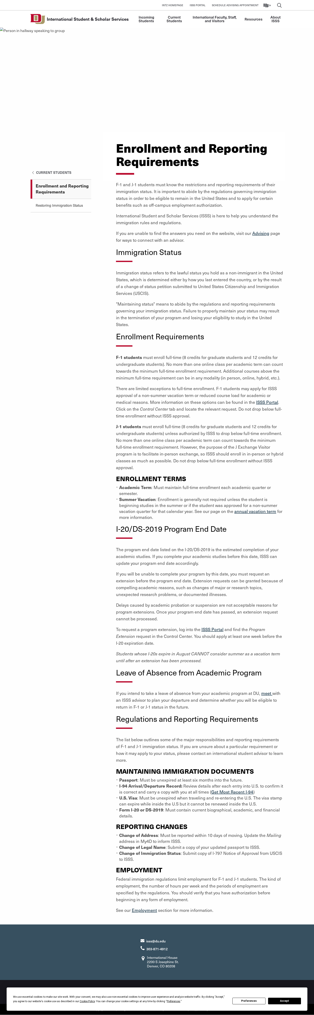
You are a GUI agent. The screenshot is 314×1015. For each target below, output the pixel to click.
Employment (144, 910)
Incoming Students (147, 19)
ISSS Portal (267, 402)
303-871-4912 (157, 948)
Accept (284, 1000)
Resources (254, 19)
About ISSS (276, 19)
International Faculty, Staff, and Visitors (215, 19)
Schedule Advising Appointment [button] (235, 5)
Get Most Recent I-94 (232, 792)
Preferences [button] (173, 1001)
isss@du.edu (156, 941)
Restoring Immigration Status (59, 205)
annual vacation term (255, 511)
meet (266, 693)
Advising (260, 233)
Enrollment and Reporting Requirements (62, 189)
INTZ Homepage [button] (172, 5)
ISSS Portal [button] (197, 5)
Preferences (249, 1000)
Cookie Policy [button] (87, 1001)
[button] (267, 5)
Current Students (174, 19)
